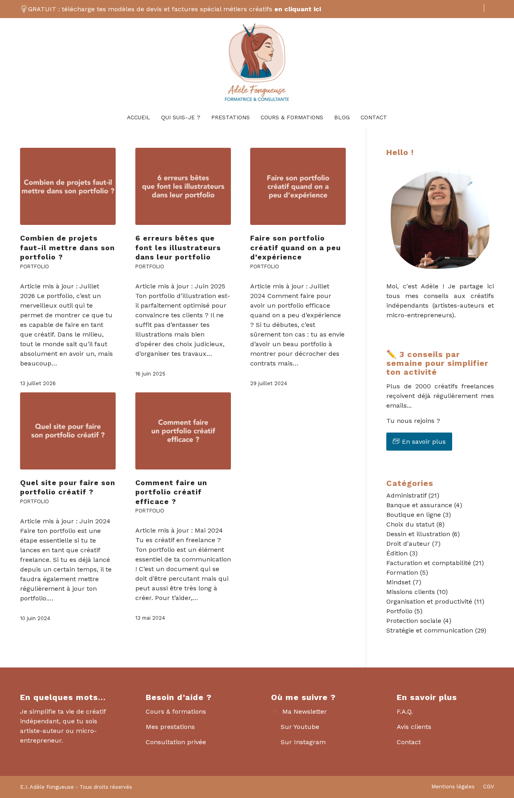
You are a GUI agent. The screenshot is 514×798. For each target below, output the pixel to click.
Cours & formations (176, 711)
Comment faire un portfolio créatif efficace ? (171, 492)
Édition (397, 553)
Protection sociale (413, 621)
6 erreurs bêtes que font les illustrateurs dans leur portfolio (178, 247)
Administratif (406, 495)
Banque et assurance (419, 505)
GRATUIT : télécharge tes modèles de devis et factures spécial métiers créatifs (174, 9)
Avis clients (414, 727)
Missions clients (410, 592)
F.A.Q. (405, 711)
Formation (402, 572)
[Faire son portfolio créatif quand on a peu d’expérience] (298, 186)
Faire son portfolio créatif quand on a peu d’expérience (295, 247)
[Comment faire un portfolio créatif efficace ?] (183, 430)
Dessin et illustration (418, 534)
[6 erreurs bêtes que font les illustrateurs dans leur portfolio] (183, 186)
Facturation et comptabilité (428, 563)
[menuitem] (477, 8)
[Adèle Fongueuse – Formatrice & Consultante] (257, 62)
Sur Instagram (303, 742)
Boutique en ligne (413, 514)
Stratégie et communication (429, 630)
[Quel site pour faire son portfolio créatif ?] (68, 430)
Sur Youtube (300, 727)
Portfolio (34, 266)
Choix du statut (410, 524)
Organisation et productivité (429, 601)
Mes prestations (170, 727)
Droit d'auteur (408, 543)
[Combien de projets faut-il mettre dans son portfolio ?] (68, 186)
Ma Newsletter (304, 711)
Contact (409, 742)
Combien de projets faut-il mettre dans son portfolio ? (67, 247)
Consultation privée (176, 742)
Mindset (398, 582)
